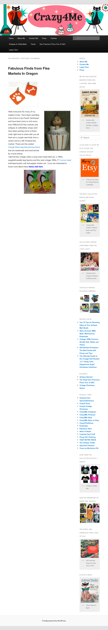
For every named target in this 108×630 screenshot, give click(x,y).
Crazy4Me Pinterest (87, 414)
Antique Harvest (86, 377)
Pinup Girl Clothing (87, 437)
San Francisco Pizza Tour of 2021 (53, 44)
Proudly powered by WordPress (54, 621)
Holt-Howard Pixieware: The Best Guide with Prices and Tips (89, 350)
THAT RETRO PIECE (88, 440)
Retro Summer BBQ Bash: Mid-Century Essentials (88, 334)
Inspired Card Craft (87, 434)
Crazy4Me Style (86, 417)
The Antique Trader (87, 442)
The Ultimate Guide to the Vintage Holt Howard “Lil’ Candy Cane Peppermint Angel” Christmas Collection (89, 361)
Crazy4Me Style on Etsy (89, 420)
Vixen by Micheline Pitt (89, 448)
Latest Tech (13, 49)
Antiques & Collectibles (18, 44)
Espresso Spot (86, 428)
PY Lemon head (64, 160)
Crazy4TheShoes (86, 423)
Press (44, 38)
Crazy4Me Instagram (88, 411)
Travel (33, 44)
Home (11, 38)
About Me (21, 38)
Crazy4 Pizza (85, 403)
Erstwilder (84, 426)
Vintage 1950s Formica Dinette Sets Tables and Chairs (89, 342)
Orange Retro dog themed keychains (24, 147)
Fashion (54, 38)
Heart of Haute (85, 431)
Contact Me (33, 38)
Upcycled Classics (87, 445)
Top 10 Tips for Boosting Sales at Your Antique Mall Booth (90, 325)
